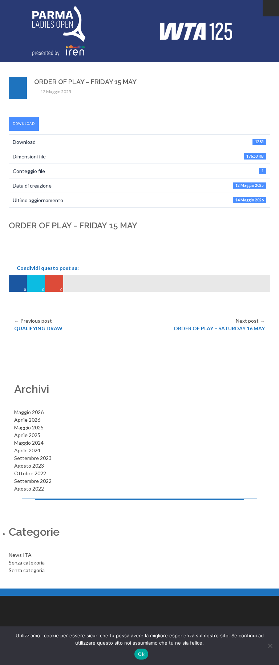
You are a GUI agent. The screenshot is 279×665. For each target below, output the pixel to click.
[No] (270, 645)
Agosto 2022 (29, 488)
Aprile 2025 (27, 435)
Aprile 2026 (27, 420)
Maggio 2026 (29, 412)
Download (24, 124)
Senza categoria (27, 562)
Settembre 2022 (33, 481)
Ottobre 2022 (30, 473)
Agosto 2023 (29, 466)
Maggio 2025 (29, 427)
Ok (141, 654)
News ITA (20, 555)
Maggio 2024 (29, 443)
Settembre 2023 (33, 458)
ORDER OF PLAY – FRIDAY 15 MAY (85, 82)
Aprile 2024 (27, 450)
